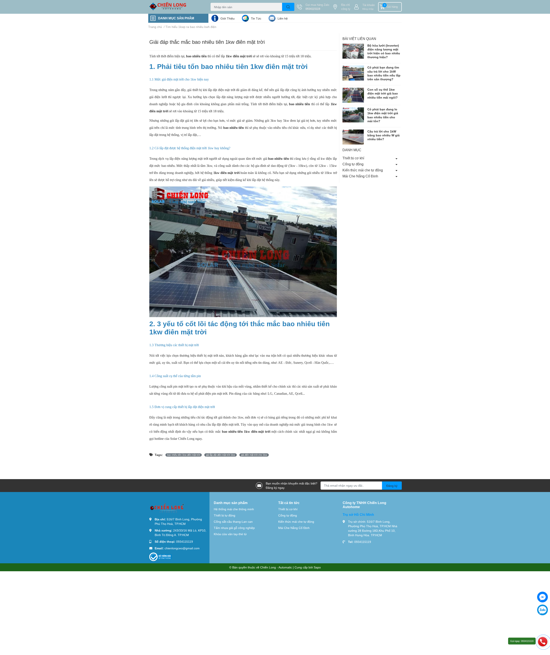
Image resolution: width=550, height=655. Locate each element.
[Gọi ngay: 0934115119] (542, 641)
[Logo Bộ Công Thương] (160, 556)
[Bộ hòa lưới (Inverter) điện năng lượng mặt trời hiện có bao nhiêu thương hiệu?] (353, 51)
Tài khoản (368, 5)
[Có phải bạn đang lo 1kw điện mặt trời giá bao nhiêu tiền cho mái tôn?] (353, 115)
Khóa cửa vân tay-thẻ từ (230, 534)
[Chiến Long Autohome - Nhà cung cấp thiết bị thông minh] (175, 7)
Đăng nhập (368, 9)
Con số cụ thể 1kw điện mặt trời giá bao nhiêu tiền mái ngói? (382, 93)
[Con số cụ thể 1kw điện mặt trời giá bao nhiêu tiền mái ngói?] (353, 95)
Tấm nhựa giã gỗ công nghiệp (234, 528)
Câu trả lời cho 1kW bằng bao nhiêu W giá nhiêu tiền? (383, 135)
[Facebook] (542, 597)
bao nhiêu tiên (278, 158)
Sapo (317, 567)
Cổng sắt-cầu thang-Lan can (233, 521)
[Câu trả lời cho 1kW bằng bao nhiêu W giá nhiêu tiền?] (353, 137)
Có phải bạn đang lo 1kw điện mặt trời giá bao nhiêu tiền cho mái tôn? (382, 115)
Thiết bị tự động (224, 515)
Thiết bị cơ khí (353, 158)
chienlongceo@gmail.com (182, 548)
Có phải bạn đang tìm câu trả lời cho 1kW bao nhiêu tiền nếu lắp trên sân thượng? (383, 73)
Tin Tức (256, 18)
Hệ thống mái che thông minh (234, 509)
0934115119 (313, 9)
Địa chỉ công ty (345, 7)
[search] (288, 7)
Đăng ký (391, 485)
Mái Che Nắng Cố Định (360, 176)
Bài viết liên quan (359, 39)
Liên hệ (283, 18)
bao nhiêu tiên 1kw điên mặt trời (246, 431)
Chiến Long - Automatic (276, 567)
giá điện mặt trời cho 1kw (254, 455)
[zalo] (542, 610)
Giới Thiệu (227, 18)
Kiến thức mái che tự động (362, 170)
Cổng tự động (353, 164)
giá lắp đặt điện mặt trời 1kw (220, 455)
